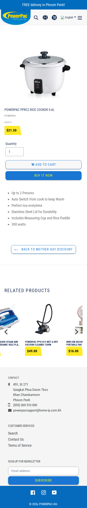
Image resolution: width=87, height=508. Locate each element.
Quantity (11, 144)
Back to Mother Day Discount (46, 249)
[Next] (76, 331)
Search (13, 433)
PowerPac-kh (48, 504)
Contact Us (16, 439)
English (69, 17)
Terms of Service (20, 445)
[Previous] (6, 331)
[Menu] (79, 17)
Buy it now (43, 175)
